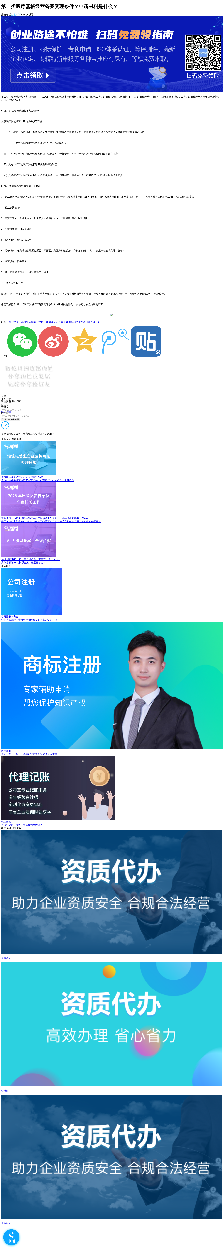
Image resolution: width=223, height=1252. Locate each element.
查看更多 (16, 439)
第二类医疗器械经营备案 (22, 322)
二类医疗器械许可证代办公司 (52, 322)
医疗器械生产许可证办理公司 (84, 322)
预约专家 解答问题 (10, 419)
